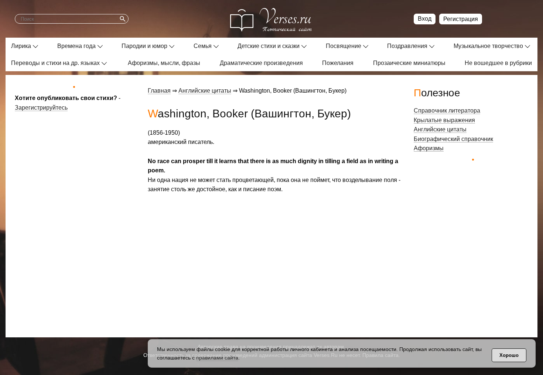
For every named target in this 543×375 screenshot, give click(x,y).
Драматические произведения (261, 63)
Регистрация (460, 19)
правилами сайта (217, 358)
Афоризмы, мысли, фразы (164, 63)
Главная (159, 90)
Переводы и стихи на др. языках (55, 63)
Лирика (21, 46)
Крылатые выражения (444, 120)
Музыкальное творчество (488, 46)
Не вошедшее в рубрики (498, 63)
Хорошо (509, 355)
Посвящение (343, 46)
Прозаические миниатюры (409, 63)
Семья (203, 46)
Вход (424, 19)
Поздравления (407, 46)
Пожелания (338, 63)
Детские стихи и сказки (269, 46)
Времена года (76, 46)
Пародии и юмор (144, 46)
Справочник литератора (447, 110)
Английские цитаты (204, 90)
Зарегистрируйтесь (41, 107)
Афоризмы (429, 148)
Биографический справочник (453, 139)
